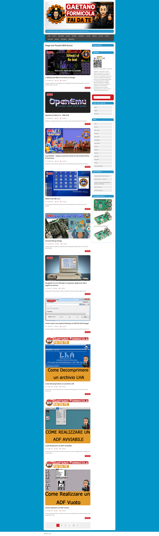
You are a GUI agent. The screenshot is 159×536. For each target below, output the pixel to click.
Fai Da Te (54, 36)
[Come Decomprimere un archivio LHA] (67, 380)
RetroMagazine (97, 140)
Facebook (94, 36)
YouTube (88, 36)
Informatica (81, 36)
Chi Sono (101, 36)
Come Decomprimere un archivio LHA (59, 384)
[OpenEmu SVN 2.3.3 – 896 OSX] (67, 112)
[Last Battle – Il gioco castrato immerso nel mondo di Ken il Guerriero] (67, 152)
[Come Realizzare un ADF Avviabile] (67, 442)
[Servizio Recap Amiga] (67, 237)
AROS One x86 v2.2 (52, 199)
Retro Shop (50, 39)
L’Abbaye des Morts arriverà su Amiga (60, 77)
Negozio (57, 39)
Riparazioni (71, 39)
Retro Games (61, 36)
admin (57, 80)
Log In (95, 107)
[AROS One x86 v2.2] (67, 195)
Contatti (107, 36)
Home (49, 36)
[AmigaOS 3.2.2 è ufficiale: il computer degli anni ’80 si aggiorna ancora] (67, 279)
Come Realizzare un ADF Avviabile (58, 446)
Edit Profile (96, 113)
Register (95, 110)
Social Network (97, 143)
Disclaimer (96, 149)
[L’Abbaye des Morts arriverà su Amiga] (67, 74)
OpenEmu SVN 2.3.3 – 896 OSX (57, 115)
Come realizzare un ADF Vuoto (57, 508)
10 (73, 525)
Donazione (96, 153)
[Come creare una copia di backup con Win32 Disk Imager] (67, 320)
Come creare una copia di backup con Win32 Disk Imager (67, 323)
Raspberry (74, 36)
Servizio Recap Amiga (53, 241)
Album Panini (96, 136)
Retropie (68, 36)
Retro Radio (64, 39)
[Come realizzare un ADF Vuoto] (67, 504)
